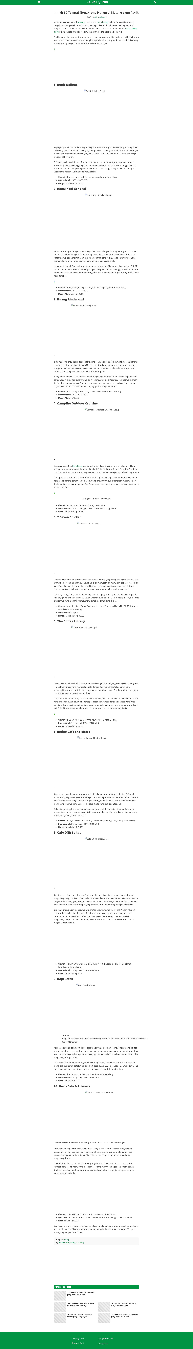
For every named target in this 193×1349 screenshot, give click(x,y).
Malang (81, 22)
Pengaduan (103, 1343)
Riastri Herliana (100, 17)
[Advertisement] (96, 943)
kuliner (57, 31)
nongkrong (102, 22)
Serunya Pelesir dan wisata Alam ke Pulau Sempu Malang (80, 1304)
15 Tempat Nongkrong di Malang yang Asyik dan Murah (80, 1293)
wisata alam (131, 28)
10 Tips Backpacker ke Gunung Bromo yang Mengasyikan (79, 1315)
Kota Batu (77, 466)
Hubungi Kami (78, 1343)
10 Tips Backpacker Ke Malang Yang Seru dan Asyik (123, 1304)
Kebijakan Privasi (106, 1338)
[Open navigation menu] (39, 2)
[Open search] (155, 2)
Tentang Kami (78, 1338)
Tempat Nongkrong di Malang (71, 1242)
